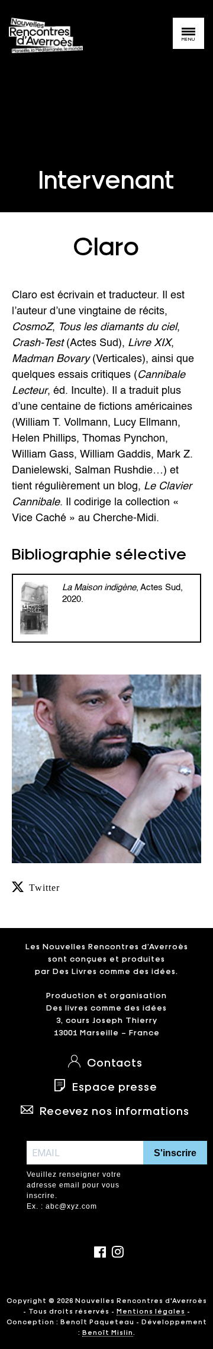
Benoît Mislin (107, 1332)
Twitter (44, 886)
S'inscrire (175, 1153)
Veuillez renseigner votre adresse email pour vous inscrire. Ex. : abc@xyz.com (74, 1190)
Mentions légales (151, 1311)
